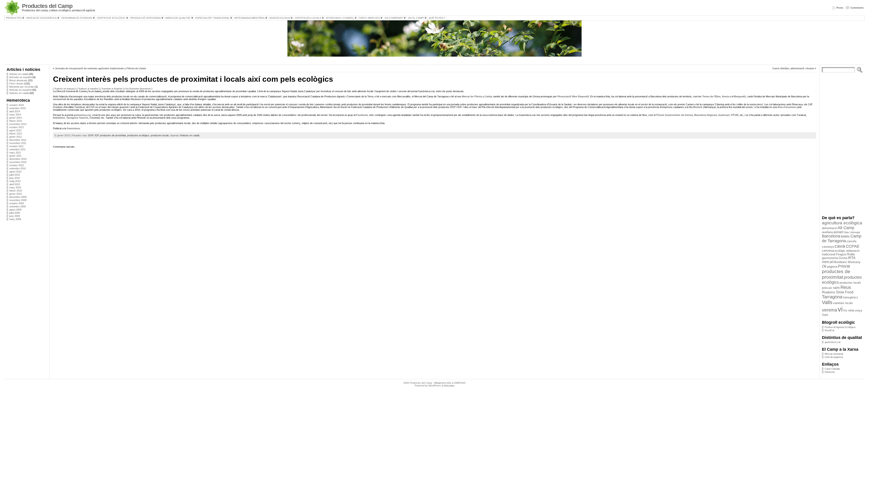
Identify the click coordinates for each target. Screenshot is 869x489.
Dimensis (830, 372)
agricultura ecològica (842, 223)
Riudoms (828, 292)
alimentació (829, 228)
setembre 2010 (17, 168)
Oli (824, 266)
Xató (825, 314)
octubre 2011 (16, 146)
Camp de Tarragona (841, 238)
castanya (828, 246)
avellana (827, 232)
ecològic (840, 250)
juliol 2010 (14, 174)
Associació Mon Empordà (573, 96)
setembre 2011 (17, 149)
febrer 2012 (15, 133)
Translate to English (112, 89)
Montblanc (840, 262)
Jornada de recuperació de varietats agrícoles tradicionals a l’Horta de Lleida (100, 68)
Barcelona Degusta (705, 115)
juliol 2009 (14, 212)
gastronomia (830, 258)
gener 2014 (15, 117)
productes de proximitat (113, 135)
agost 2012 (15, 130)
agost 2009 (15, 209)
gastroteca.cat (82, 115)
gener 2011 (15, 155)
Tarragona (832, 296)
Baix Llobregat (852, 232)
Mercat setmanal (834, 353)
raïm (836, 288)
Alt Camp (846, 227)
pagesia (832, 266)
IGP (97, 135)
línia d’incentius (787, 107)
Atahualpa (449, 385)
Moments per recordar (21, 86)
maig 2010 (15, 181)
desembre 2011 (17, 140)
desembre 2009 (17, 197)
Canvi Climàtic (832, 368)
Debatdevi (59, 117)
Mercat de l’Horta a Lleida (477, 96)
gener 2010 (15, 193)
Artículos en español (20, 77)
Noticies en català (19, 93)
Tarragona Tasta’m (77, 117)
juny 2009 (14, 216)
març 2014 (15, 114)
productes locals (160, 135)
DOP (90, 135)
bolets (845, 236)
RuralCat (829, 330)
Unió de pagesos (834, 357)
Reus (845, 287)
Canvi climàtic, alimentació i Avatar (793, 68)
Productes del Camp (47, 6)
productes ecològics (138, 135)
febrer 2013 (15, 121)
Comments (857, 7)
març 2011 (15, 152)
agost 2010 (15, 171)
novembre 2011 (17, 143)
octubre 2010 (16, 165)
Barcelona (831, 236)
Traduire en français (64, 89)
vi (840, 309)
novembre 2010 (17, 162)
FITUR (734, 115)
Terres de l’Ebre (711, 96)
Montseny (854, 262)
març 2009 (15, 219)
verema (829, 309)
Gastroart (724, 115)
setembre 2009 (17, 206)
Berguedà (740, 96)
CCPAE (852, 246)
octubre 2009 (16, 203)
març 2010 (15, 187)
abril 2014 (14, 111)
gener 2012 (15, 136)
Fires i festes (16, 83)
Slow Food (844, 292)
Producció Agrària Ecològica (840, 327)
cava (840, 246)
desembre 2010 (17, 159)
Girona (843, 258)
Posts (839, 7)
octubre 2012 (16, 127)
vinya (858, 310)
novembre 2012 (17, 124)
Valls (827, 302)
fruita (851, 254)
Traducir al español (88, 89)
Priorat (844, 266)
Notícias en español (20, 90)
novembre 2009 (17, 200)
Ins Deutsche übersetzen (138, 89)
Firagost (841, 254)
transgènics (850, 297)
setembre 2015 (17, 108)
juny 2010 (14, 178)
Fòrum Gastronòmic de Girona (674, 115)
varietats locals (843, 303)
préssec (827, 288)
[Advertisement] (27, 292)
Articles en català (18, 74)
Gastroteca (73, 128)
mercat (827, 262)
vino (851, 310)
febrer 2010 (15, 190)
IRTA (851, 258)
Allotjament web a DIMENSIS (450, 382)
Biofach (697, 107)
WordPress (434, 385)
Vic (845, 310)
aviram (838, 232)
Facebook (362, 115)
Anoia (726, 96)
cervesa (828, 250)
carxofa (851, 241)
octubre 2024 (16, 105)
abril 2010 (14, 184)
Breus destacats (18, 80)
